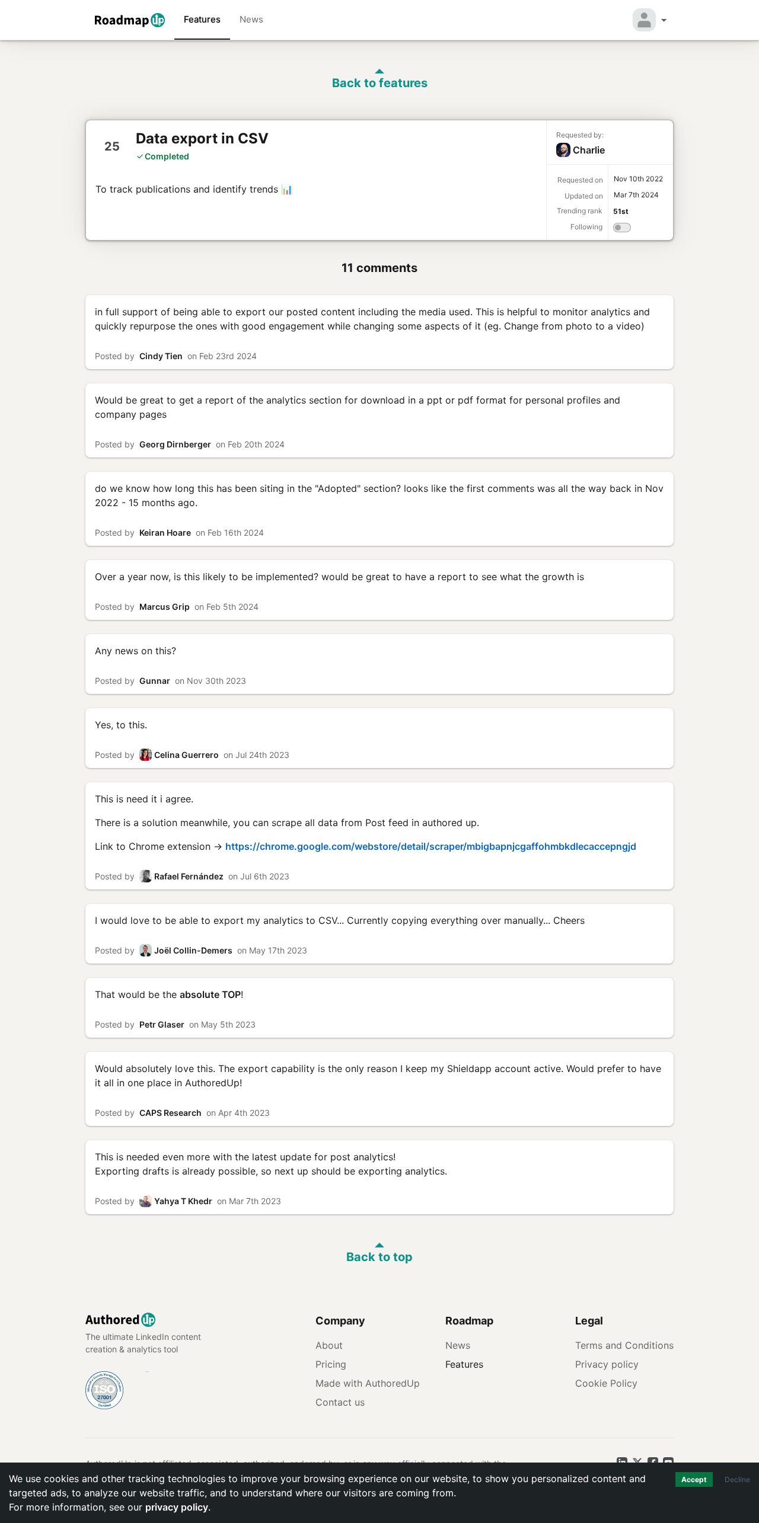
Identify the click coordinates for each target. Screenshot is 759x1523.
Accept (694, 1479)
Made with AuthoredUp (367, 1383)
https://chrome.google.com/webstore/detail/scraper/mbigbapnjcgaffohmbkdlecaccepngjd (430, 846)
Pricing (330, 1364)
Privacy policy (607, 1364)
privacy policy (176, 1507)
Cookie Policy (606, 1383)
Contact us (340, 1402)
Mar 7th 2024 (636, 194)
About (329, 1345)
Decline (737, 1479)
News (251, 19)
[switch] (622, 229)
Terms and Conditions (624, 1345)
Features (202, 19)
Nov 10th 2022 (638, 178)
